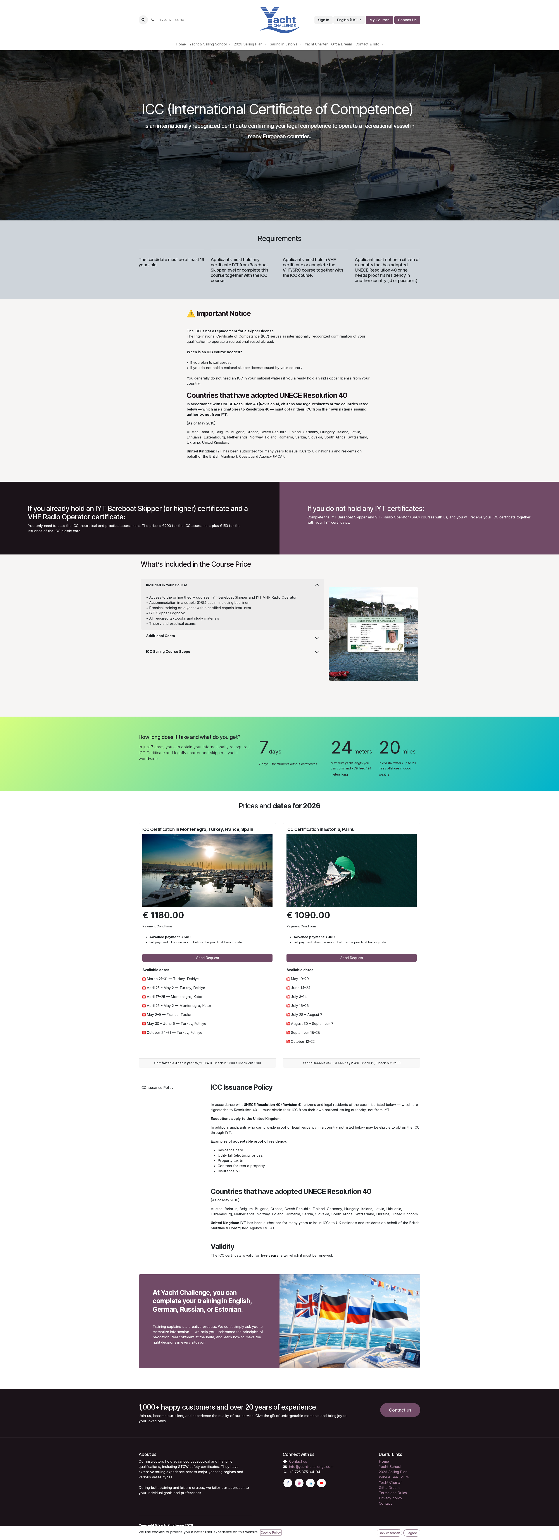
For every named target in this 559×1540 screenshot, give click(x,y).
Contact (385, 1503)
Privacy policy (390, 1498)
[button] (143, 19)
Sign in (323, 20)
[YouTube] (321, 1483)
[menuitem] (181, 44)
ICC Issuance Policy (156, 1087)
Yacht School (390, 1466)
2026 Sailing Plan (393, 1472)
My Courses (379, 20)
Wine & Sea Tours (394, 1477)
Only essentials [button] (389, 1533)
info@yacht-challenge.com (311, 1466)
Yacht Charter (390, 1482)
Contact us (298, 1461)
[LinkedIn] (310, 1483)
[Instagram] (299, 1483)
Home (384, 1461)
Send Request (207, 958)
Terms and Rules (393, 1493)
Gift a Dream (389, 1487)
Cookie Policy (271, 1532)
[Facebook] (287, 1483)
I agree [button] (412, 1533)
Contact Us (407, 20)
